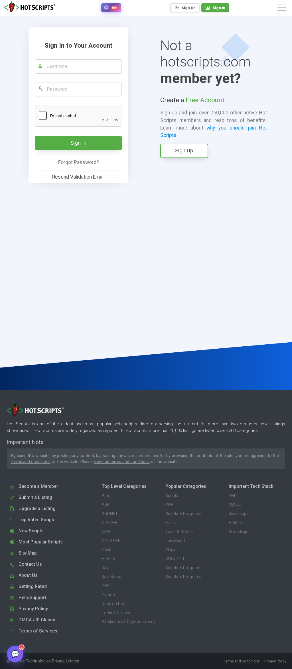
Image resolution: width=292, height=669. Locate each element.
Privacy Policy (275, 661)
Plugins (172, 549)
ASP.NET (110, 513)
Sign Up (184, 150)
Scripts (171, 495)
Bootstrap (238, 531)
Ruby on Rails (114, 603)
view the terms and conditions (122, 461)
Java (106, 567)
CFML (107, 531)
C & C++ (109, 522)
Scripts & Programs (183, 513)
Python (108, 595)
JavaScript (111, 576)
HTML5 (108, 558)
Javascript (238, 513)
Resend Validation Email (78, 177)
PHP (106, 585)
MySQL (235, 504)
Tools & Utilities (116, 613)
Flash (106, 549)
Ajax (106, 495)
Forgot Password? (78, 162)
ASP (106, 504)
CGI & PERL (112, 540)
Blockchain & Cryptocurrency (128, 621)
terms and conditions (30, 461)
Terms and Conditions (242, 661)
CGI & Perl (174, 558)
